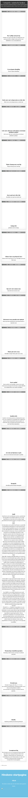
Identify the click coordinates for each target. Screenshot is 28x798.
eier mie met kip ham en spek (13, 453)
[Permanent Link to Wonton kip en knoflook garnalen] (13, 638)
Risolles (13, 719)
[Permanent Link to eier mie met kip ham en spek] (13, 439)
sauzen (21, 267)
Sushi (13, 514)
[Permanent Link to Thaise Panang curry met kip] (13, 151)
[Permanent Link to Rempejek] (13, 470)
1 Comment (19, 45)
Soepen (17, 235)
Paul (7, 11)
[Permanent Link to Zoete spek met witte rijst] (13, 182)
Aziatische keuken (13, 14)
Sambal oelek (13, 416)
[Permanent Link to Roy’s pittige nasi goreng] (13, 22)
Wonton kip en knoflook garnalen (13, 651)
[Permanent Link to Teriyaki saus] (13, 670)
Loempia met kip (13, 750)
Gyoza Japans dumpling (13, 69)
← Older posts (3, 765)
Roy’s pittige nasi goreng (13, 35)
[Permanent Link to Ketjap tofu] (13, 213)
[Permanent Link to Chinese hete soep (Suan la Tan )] (13, 243)
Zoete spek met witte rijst (13, 195)
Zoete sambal (13, 382)
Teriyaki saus (13, 683)
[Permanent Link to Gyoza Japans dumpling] (13, 56)
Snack (18, 629)
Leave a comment (18, 106)
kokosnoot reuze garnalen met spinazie (13, 319)
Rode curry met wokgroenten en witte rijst (13, 100)
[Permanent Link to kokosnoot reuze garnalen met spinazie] (13, 306)
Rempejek (13, 483)
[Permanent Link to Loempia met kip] (13, 737)
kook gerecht (15, 267)
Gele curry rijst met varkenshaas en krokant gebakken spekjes (13, 131)
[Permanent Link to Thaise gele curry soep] (13, 338)
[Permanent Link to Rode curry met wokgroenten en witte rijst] (13, 87)
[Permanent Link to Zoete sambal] (13, 369)
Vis (17, 298)
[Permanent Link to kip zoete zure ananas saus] (13, 275)
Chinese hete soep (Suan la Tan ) (13, 256)
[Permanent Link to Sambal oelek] (13, 403)
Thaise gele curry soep (14, 351)
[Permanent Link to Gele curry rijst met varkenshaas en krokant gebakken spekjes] (13, 117)
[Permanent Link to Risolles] (13, 706)
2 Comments (18, 11)
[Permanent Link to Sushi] (13, 501)
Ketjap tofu (14, 226)
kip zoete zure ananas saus (14, 289)
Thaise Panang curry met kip (13, 164)
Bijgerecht (18, 462)
